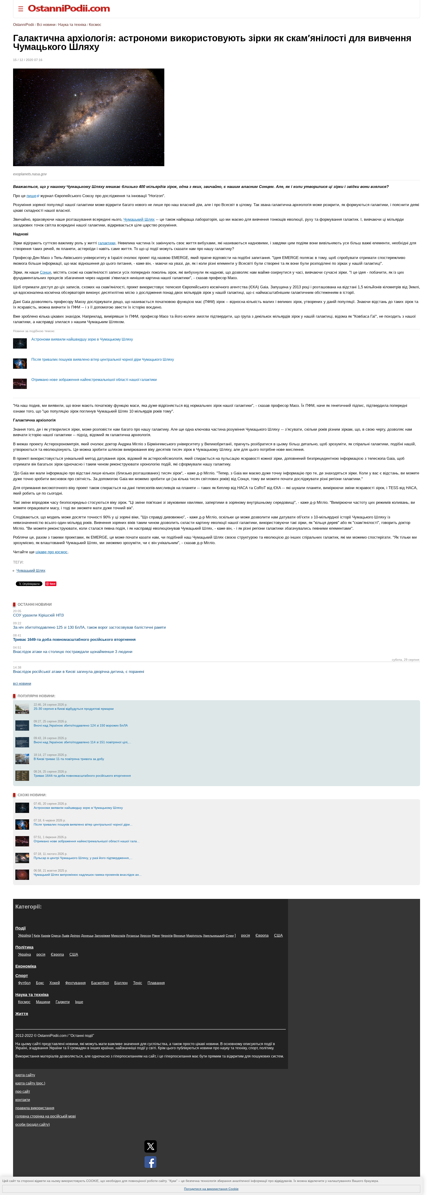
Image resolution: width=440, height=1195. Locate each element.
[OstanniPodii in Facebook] (150, 1162)
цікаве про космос (52, 552)
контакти (22, 1100)
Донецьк (87, 935)
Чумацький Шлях (139, 219)
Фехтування (75, 983)
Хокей (55, 983)
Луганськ (132, 935)
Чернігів (167, 935)
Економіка (25, 966)
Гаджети (63, 1002)
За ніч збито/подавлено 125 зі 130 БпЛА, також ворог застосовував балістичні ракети (89, 627)
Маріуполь (194, 935)
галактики (107, 243)
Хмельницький (214, 935)
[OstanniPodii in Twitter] (150, 1146)
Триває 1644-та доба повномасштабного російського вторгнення (82, 775)
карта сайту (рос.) (30, 1083)
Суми (230, 935)
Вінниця (179, 935)
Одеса (56, 935)
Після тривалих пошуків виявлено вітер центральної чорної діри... (83, 824)
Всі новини (46, 25)
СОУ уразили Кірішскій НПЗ (38, 615)
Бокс (40, 983)
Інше (79, 1002)
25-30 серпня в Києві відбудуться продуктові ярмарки (74, 708)
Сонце (45, 272)
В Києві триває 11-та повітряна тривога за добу (69, 759)
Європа (262, 935)
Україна (24, 935)
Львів (65, 935)
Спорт (21, 975)
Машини (43, 1002)
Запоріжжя (102, 935)
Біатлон (121, 983)
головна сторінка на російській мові (45, 1116)
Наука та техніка (72, 25)
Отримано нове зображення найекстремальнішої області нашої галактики (94, 380)
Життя (21, 1013)
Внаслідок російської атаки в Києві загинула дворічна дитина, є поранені (78, 671)
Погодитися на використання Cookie (211, 1189)
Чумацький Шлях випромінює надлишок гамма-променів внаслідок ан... (88, 874)
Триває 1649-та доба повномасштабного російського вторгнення (74, 639)
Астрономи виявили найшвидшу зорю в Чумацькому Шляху (82, 339)
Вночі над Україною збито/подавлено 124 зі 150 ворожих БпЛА (81, 725)
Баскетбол (100, 983)
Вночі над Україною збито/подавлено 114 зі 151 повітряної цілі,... (82, 742)
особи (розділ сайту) (32, 1124)
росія (245, 935)
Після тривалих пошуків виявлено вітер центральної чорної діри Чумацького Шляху (102, 359)
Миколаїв (118, 935)
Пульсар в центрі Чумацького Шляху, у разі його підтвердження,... (83, 858)
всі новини (22, 684)
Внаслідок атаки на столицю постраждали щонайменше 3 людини (72, 652)
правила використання (34, 1108)
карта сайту (25, 1075)
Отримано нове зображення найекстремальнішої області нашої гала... (87, 841)
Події (20, 928)
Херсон (145, 935)
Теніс (137, 983)
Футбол (24, 983)
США (278, 935)
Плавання (156, 983)
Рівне (156, 935)
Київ (37, 935)
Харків (45, 935)
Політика (24, 947)
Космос (95, 25)
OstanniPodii (23, 25)
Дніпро (75, 935)
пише (31, 195)
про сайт (22, 1091)
